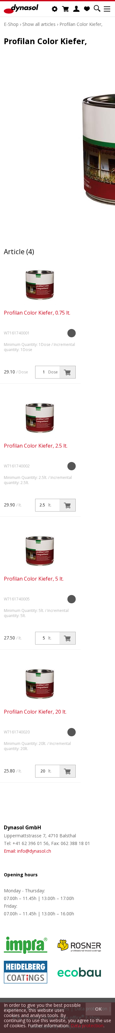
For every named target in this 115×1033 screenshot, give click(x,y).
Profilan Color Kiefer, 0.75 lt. (37, 312)
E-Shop (11, 24)
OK (98, 1009)
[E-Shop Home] (21, 9)
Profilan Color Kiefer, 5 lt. (34, 578)
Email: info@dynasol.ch (27, 851)
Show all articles (39, 24)
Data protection (87, 1025)
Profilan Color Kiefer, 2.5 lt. (35, 445)
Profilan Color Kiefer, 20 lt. (35, 711)
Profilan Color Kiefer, (81, 24)
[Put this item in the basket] (67, 372)
